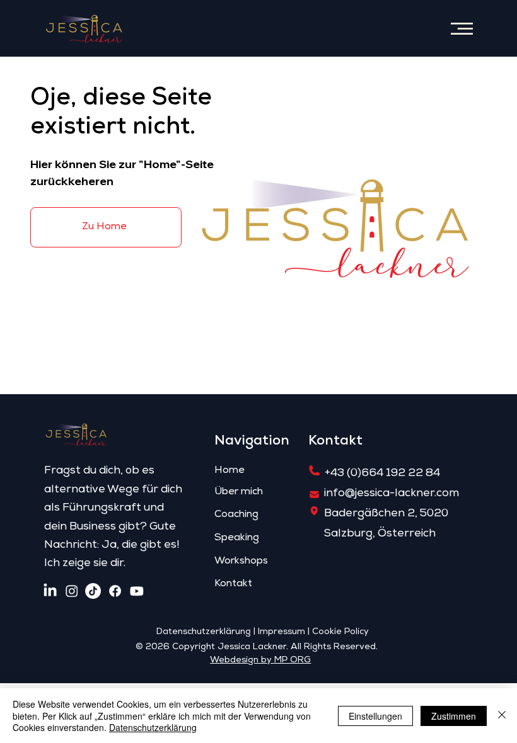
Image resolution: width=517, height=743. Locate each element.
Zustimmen (453, 716)
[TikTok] (93, 591)
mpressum (282, 632)
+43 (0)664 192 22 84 (382, 473)
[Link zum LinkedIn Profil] (50, 591)
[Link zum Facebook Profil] (115, 591)
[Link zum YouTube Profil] (136, 591)
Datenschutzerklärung (203, 632)
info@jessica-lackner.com (391, 494)
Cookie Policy (340, 632)
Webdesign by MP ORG (260, 660)
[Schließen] (501, 715)
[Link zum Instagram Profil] (71, 591)
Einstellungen (375, 716)
